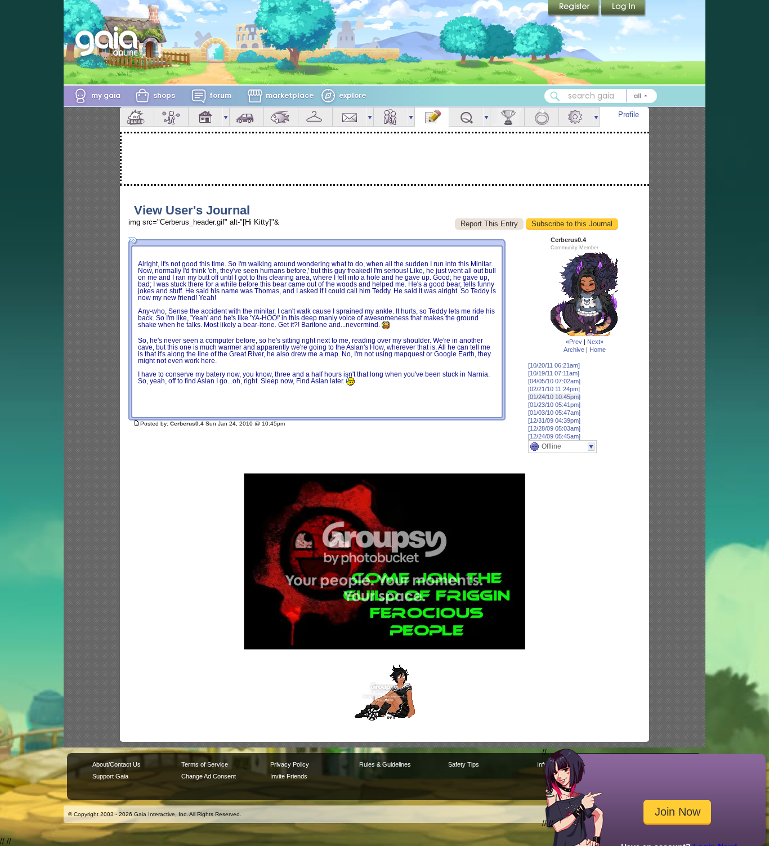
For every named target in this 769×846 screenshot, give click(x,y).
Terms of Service (204, 764)
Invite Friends (288, 776)
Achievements (507, 117)
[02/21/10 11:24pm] (554, 389)
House (205, 117)
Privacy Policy (289, 764)
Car (246, 117)
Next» (595, 341)
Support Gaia (110, 776)
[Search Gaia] (555, 96)
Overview (137, 117)
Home (597, 349)
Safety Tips (463, 764)
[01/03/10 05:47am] (554, 412)
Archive (574, 349)
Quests (466, 117)
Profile (628, 114)
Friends (391, 117)
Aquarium (281, 117)
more (225, 117)
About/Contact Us (116, 764)
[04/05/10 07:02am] (554, 381)
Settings (576, 117)
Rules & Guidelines (385, 764)
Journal (432, 117)
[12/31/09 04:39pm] (554, 420)
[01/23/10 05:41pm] (554, 404)
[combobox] (600, 96)
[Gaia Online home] (109, 41)
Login (623, 8)
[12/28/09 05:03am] (554, 428)
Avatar (171, 117)
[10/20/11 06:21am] (554, 365)
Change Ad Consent (208, 776)
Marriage (541, 117)
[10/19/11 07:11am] (553, 373)
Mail (349, 117)
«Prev (574, 341)
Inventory (315, 117)
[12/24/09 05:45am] (554, 436)
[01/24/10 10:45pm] (554, 396)
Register (574, 8)
